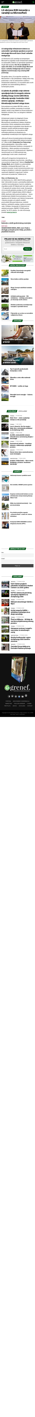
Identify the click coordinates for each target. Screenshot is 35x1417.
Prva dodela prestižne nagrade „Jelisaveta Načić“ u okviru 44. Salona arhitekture (21, 514)
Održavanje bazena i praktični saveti (11, 361)
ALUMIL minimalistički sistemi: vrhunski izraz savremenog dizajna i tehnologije (21, 436)
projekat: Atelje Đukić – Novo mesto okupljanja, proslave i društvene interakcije (21, 462)
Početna (8, 701)
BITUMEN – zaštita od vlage (19, 386)
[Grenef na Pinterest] (12, 696)
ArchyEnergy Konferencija (21, 701)
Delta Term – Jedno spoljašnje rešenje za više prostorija (20, 418)
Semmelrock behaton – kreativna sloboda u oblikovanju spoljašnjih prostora (21, 445)
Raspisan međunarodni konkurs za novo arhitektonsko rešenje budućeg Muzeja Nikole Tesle (21, 495)
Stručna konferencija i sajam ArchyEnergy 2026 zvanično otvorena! (21, 639)
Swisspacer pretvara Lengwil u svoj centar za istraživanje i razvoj (21, 630)
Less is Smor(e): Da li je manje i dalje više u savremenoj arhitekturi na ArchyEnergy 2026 (21, 428)
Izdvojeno (22, 706)
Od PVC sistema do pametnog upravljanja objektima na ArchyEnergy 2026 (21, 594)
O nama (29, 703)
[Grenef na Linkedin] (22, 696)
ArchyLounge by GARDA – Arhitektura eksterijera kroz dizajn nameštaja (20, 612)
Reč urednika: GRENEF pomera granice (21, 484)
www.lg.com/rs (12, 212)
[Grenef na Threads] (26, 695)
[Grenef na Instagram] (15, 696)
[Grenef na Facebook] (9, 696)
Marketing (8, 703)
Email (2, 558)
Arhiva (15, 706)
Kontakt (29, 706)
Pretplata (7, 706)
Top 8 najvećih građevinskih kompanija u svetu (19, 370)
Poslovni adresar (19, 703)
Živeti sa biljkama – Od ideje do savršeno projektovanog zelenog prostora (22, 621)
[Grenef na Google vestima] (19, 696)
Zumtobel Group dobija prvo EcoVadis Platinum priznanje (21, 647)
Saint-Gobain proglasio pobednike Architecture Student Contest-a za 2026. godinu (22, 585)
